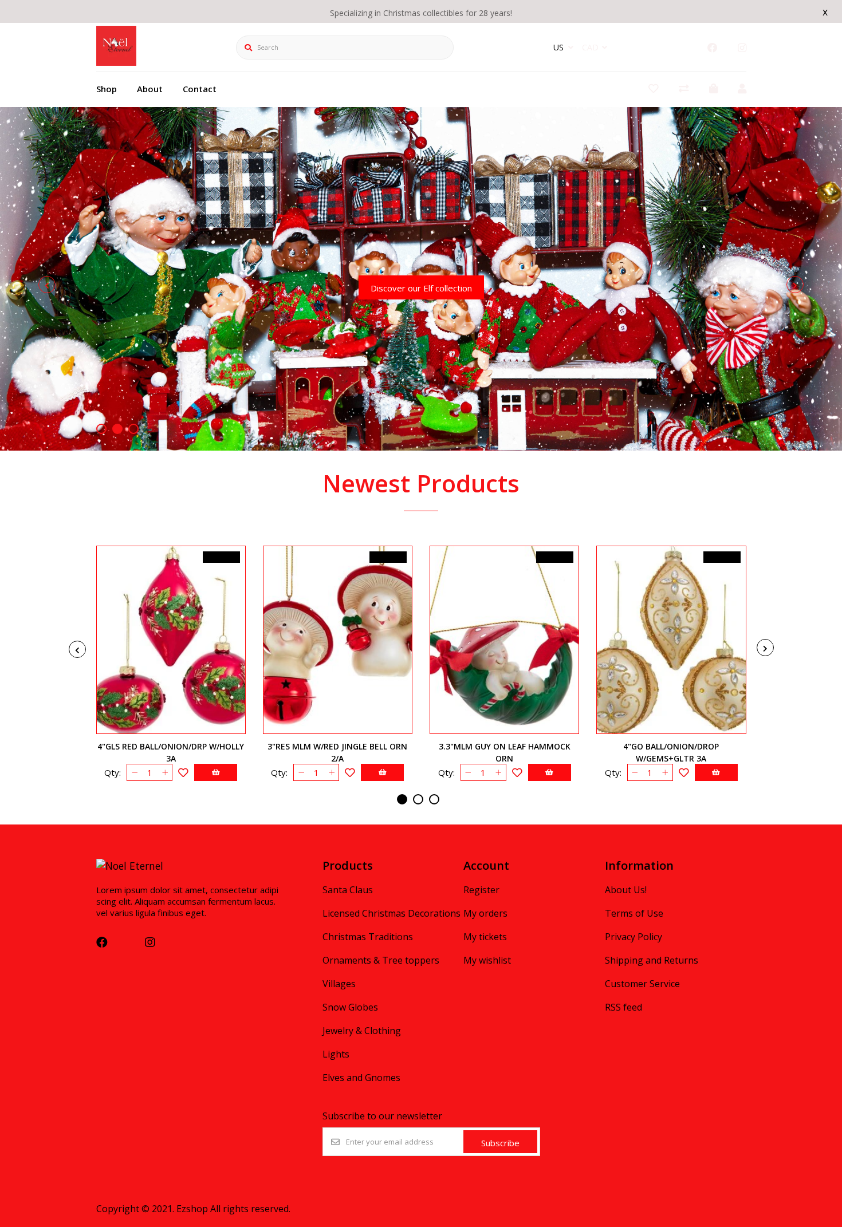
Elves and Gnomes (361, 1077)
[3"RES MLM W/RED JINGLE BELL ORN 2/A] (337, 640)
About (150, 88)
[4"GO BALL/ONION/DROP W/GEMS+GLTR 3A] (671, 640)
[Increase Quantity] (165, 772)
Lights (335, 1054)
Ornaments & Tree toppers (380, 960)
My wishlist (487, 960)
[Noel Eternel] (116, 62)
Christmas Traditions (367, 936)
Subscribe (500, 1143)
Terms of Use (634, 913)
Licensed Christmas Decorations (391, 913)
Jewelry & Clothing (361, 1030)
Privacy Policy (633, 936)
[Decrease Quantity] (134, 772)
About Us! (626, 889)
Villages (339, 983)
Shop (106, 88)
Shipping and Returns (651, 960)
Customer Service (642, 983)
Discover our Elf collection (421, 288)
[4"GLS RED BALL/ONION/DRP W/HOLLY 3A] (171, 640)
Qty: (112, 772)
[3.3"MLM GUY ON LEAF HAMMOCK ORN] (504, 640)
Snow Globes (350, 1007)
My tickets (485, 936)
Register (481, 889)
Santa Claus (347, 889)
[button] (101, 429)
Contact (200, 88)
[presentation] (47, 284)
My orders (485, 913)
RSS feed (623, 1007)
